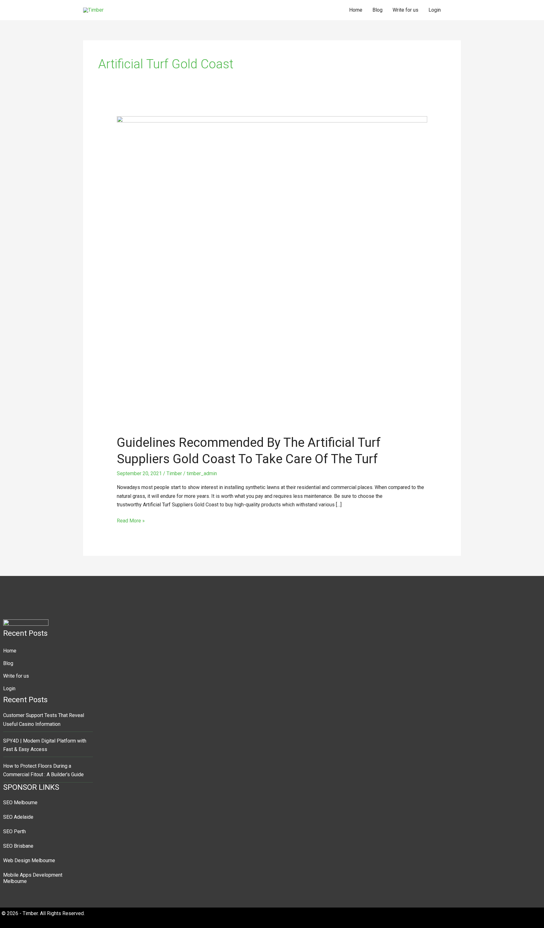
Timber (174, 473)
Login (434, 10)
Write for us (405, 10)
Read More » (131, 520)
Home (355, 10)
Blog (377, 10)
